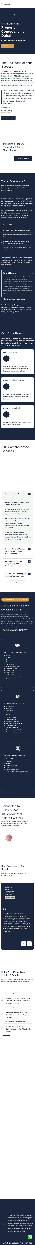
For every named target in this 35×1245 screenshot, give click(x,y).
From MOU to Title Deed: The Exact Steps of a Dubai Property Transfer (17, 1015)
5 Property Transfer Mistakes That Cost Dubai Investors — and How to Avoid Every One (18, 1000)
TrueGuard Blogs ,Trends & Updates (15, 993)
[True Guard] (5, 4)
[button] (23, 943)
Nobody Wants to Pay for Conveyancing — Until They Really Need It (18, 1029)
